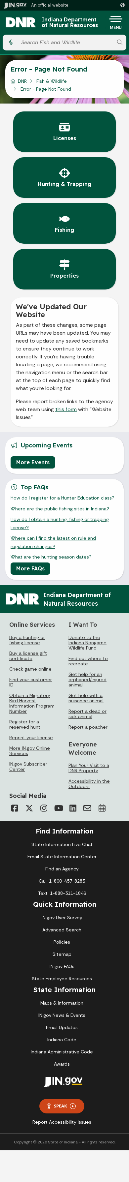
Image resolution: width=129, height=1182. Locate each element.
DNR (22, 81)
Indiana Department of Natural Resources (70, 22)
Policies (62, 942)
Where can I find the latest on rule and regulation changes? (53, 542)
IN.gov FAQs (62, 966)
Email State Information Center (62, 857)
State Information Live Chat (62, 844)
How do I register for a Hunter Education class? (62, 498)
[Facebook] (14, 808)
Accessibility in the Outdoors (89, 783)
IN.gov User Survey (62, 918)
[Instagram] (43, 808)
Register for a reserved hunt (24, 724)
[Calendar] (102, 808)
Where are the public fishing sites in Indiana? (60, 509)
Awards (62, 1064)
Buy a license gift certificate (28, 655)
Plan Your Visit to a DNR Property (88, 767)
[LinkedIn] (72, 808)
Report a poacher (88, 727)
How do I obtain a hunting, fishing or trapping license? (60, 523)
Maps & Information (61, 1003)
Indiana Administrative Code (62, 1052)
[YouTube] (58, 808)
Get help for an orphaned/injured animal (87, 679)
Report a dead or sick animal (87, 713)
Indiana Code (61, 1040)
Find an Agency (62, 869)
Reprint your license (31, 738)
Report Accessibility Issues (61, 1122)
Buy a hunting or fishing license (27, 640)
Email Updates (62, 1027)
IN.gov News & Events (61, 1015)
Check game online (30, 669)
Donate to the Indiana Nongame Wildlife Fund (87, 642)
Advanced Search (61, 930)
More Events (33, 462)
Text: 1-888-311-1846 (62, 893)
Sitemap (62, 954)
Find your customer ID (30, 682)
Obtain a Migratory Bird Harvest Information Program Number (32, 703)
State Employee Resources (62, 979)
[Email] (87, 808)
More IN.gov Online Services (29, 750)
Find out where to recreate (88, 661)
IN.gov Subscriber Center (28, 766)
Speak (60, 1106)
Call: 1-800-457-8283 (62, 881)
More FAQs (30, 568)
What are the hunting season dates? (51, 557)
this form (66, 409)
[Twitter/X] (29, 808)
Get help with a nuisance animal (86, 698)
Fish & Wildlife (51, 81)
